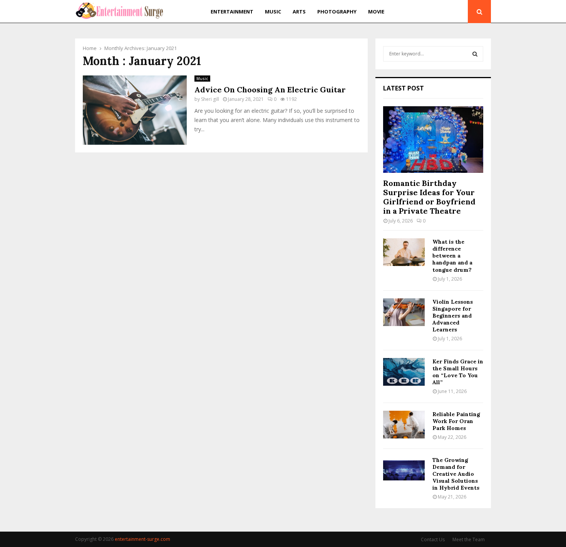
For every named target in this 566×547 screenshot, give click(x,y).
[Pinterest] (450, 11)
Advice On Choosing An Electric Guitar (270, 89)
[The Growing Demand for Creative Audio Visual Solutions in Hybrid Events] (404, 470)
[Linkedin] (459, 11)
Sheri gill (210, 99)
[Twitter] (441, 11)
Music (273, 11)
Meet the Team (468, 539)
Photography (337, 11)
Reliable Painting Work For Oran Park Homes (456, 421)
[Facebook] (433, 11)
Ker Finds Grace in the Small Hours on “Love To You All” (457, 372)
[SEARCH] (475, 54)
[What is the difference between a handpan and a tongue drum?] (404, 252)
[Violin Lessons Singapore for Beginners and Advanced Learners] (404, 312)
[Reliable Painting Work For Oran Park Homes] (404, 424)
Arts (299, 11)
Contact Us (433, 539)
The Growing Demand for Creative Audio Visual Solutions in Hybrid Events (455, 474)
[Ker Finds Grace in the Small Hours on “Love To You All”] (404, 372)
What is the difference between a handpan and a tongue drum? (452, 255)
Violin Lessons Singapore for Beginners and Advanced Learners (452, 315)
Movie (376, 11)
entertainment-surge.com (142, 539)
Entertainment (232, 11)
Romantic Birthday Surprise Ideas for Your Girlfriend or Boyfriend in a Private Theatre (429, 197)
